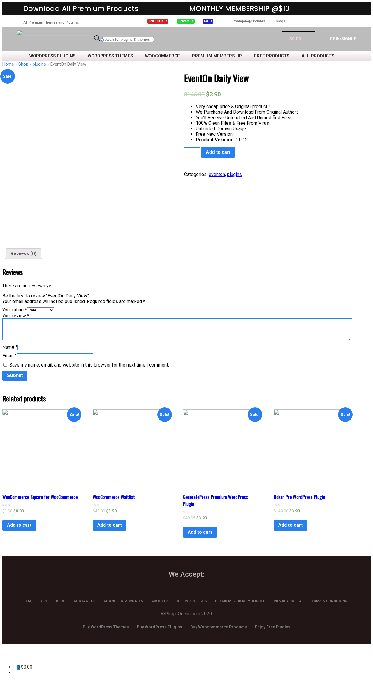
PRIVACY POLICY (288, 601)
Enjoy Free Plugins (273, 627)
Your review (15, 315)
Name (9, 347)
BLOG (61, 601)
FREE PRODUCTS (271, 56)
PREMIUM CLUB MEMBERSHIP (240, 601)
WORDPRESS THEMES (110, 56)
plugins (39, 64)
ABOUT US (160, 601)
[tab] (23, 253)
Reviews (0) (23, 253)
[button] (157, 21)
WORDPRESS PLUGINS (52, 56)
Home (8, 64)
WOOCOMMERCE (162, 56)
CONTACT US (85, 601)
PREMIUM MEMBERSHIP (217, 56)
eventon (217, 174)
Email (9, 356)
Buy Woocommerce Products (218, 627)
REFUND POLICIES (192, 601)
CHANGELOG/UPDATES (123, 601)
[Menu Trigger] (29, 656)
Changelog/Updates (249, 21)
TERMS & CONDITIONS (328, 601)
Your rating (14, 310)
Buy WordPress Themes (106, 627)
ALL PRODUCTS (318, 56)
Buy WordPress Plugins (159, 627)
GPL (44, 601)
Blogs (280, 21)
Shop (23, 64)
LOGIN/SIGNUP (342, 38)
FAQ (29, 601)
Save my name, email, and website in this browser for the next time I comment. (89, 365)
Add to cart (218, 152)
